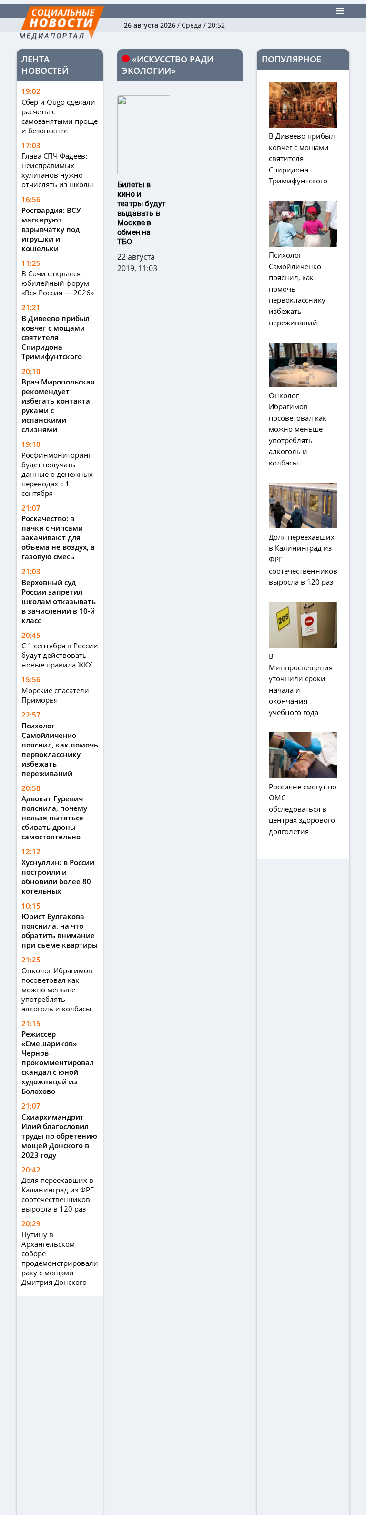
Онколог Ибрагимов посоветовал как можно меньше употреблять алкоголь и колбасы (56, 989)
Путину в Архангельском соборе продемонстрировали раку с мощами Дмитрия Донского (59, 1258)
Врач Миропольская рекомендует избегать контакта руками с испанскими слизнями (58, 405)
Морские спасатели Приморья (55, 695)
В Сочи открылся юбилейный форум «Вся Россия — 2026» (57, 283)
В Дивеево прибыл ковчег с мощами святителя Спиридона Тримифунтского (55, 337)
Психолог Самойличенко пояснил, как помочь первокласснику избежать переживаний (59, 749)
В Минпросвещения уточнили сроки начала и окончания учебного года (301, 684)
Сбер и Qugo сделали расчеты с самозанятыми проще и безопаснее (59, 116)
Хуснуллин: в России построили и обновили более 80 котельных (57, 877)
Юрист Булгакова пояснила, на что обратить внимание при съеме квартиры (59, 930)
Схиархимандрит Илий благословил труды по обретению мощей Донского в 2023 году (59, 1136)
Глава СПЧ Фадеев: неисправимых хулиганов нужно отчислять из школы (57, 170)
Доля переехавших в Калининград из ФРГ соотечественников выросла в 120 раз (57, 1194)
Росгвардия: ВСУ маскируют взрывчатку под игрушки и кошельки (51, 229)
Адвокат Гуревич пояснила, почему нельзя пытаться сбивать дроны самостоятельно (54, 817)
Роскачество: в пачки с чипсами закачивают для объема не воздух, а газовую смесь (58, 537)
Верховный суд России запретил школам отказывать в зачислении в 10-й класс (58, 601)
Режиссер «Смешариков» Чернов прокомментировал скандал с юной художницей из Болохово (57, 1062)
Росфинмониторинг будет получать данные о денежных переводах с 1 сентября (57, 474)
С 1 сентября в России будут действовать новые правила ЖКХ (59, 655)
